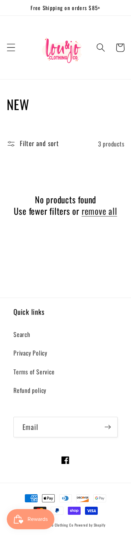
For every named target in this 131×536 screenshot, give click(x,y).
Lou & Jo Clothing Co (57, 525)
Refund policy (29, 390)
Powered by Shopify (90, 525)
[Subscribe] (107, 427)
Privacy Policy (30, 352)
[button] (10, 47)
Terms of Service (33, 371)
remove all (99, 211)
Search (21, 334)
